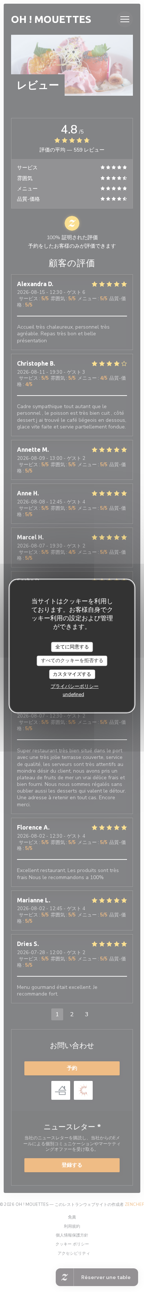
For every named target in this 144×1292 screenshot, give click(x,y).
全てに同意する (72, 646)
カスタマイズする (72, 674)
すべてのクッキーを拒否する (72, 660)
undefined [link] (73, 694)
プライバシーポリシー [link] (75, 686)
